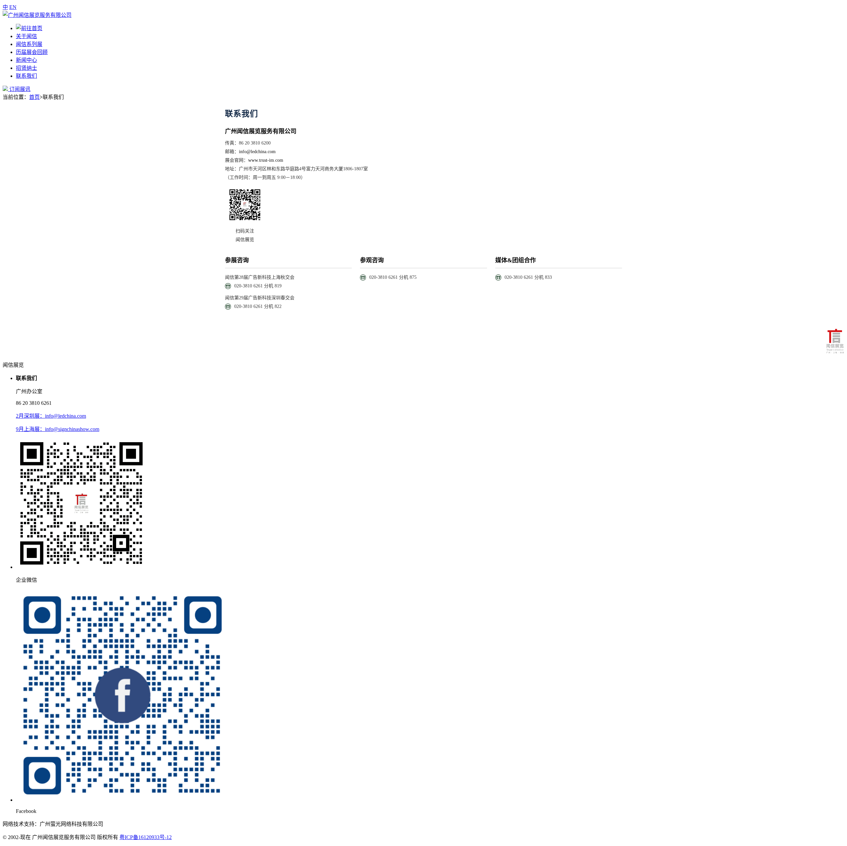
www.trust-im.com (265, 160)
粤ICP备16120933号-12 (145, 837)
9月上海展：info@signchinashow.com (57, 429)
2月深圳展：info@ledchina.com (51, 416)
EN (13, 7)
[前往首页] (37, 15)
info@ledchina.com (257, 151)
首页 (34, 97)
